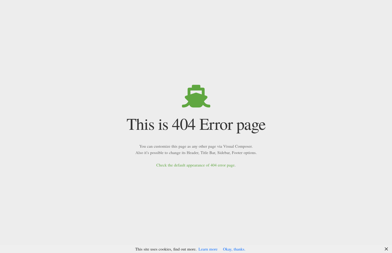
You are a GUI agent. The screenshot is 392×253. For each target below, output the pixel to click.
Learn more (208, 249)
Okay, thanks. (234, 249)
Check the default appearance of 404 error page (195, 165)
